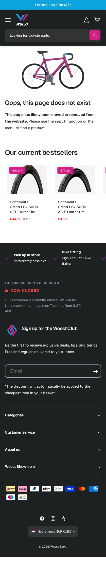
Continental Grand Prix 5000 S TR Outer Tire (24, 207)
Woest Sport (58, 546)
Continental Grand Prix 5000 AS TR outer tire (72, 207)
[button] (7, 20)
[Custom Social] (63, 518)
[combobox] (53, 35)
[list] (53, 258)
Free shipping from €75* (53, 5)
